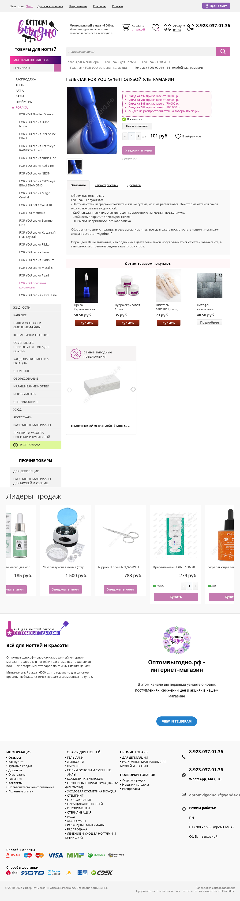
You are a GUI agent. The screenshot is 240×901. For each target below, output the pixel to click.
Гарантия (15, 778)
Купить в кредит (20, 766)
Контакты (99, 6)
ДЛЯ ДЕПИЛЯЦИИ (135, 757)
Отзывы (117, 6)
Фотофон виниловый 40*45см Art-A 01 (209, 309)
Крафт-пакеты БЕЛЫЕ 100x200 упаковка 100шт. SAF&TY (161, 567)
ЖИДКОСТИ (75, 762)
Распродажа (131, 789)
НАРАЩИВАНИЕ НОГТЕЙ (85, 804)
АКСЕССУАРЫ (76, 821)
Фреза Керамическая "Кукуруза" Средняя (84, 311)
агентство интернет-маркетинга (198, 891)
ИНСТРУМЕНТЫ (78, 808)
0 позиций (138, 29)
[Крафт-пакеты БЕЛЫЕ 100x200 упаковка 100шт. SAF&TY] (144, 535)
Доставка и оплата (50, 6)
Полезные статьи (20, 791)
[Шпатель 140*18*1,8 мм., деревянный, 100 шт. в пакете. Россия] (168, 285)
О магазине (16, 774)
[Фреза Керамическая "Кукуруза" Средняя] (86, 285)
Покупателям (78, 6)
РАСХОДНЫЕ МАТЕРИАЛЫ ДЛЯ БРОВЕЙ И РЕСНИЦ (143, 764)
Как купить (16, 762)
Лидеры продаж (134, 780)
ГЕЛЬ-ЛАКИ (75, 757)
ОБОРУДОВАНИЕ (79, 800)
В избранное (191, 136)
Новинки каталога (135, 784)
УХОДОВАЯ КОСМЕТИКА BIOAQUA (91, 791)
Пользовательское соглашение (31, 787)
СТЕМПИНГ (75, 795)
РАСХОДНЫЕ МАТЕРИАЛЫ (86, 825)
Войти (177, 30)
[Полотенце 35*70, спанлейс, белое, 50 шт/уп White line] (102, 384)
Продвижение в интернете (155, 891)
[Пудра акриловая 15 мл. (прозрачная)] (127, 285)
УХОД (71, 816)
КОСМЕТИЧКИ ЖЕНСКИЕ (85, 778)
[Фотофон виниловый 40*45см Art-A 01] (209, 285)
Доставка (134, 185)
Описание (78, 185)
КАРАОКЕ (73, 766)
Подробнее (209, 322)
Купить (86, 323)
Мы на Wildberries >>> (31, 60)
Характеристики (106, 185)
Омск (29, 6)
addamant (228, 888)
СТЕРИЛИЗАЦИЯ (79, 812)
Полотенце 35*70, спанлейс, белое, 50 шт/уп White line (101, 426)
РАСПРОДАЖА (77, 829)
